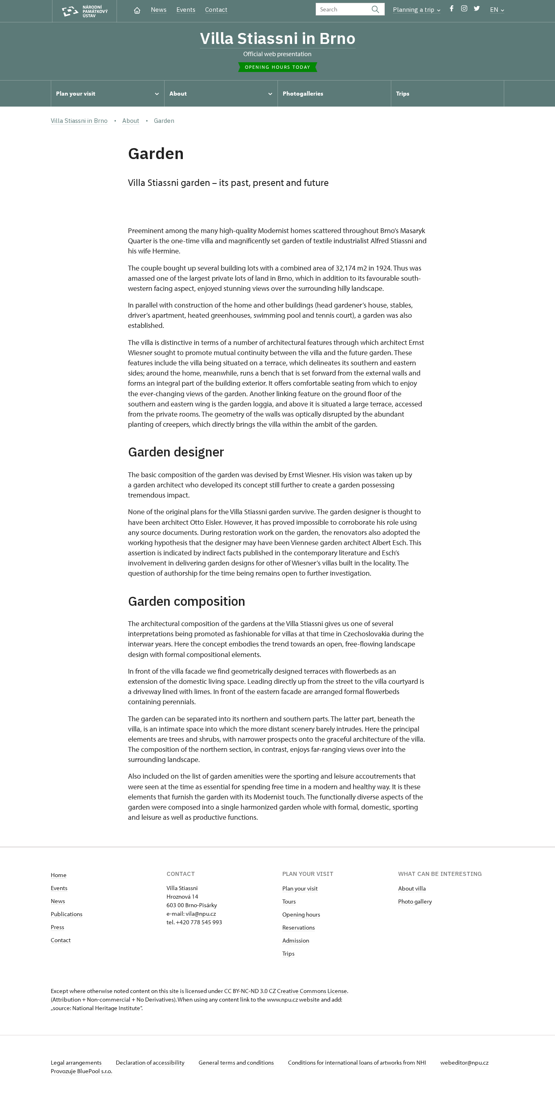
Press (57, 927)
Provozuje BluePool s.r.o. (81, 1071)
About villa (412, 888)
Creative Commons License (312, 991)
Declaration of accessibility (151, 1062)
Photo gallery (415, 901)
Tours (289, 901)
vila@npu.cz (201, 913)
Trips (288, 953)
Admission (295, 940)
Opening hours (301, 914)
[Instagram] (464, 10)
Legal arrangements (77, 1062)
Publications (66, 914)
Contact (216, 9)
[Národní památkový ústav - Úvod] (84, 11)
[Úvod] (137, 9)
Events (185, 9)
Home (59, 875)
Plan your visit (300, 888)
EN (495, 9)
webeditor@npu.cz (464, 1062)
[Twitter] (477, 10)
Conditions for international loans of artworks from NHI (357, 1062)
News (159, 9)
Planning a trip (414, 9)
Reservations (298, 927)
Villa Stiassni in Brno (278, 37)
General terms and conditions (237, 1062)
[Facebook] (452, 10)
